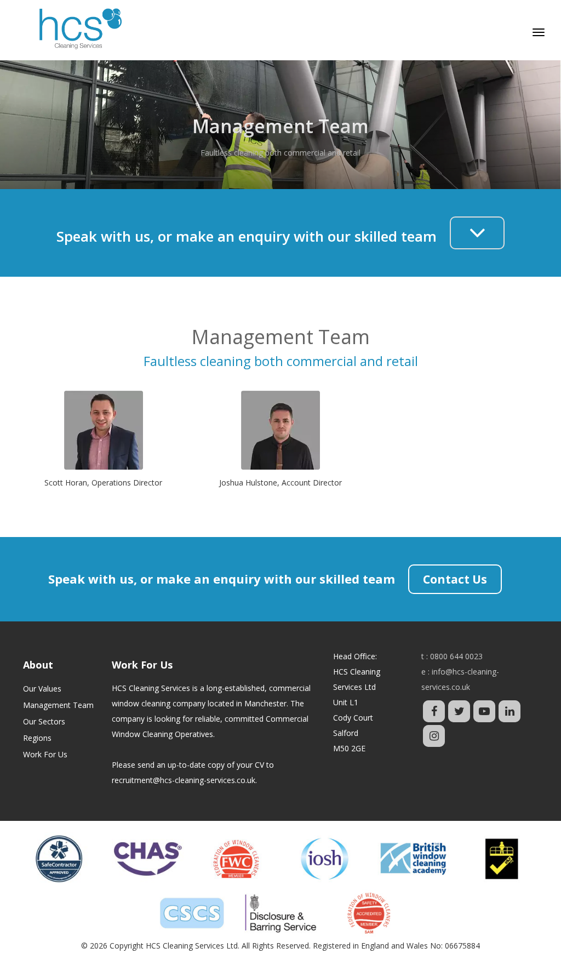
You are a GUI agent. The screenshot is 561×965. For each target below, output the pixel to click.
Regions (37, 738)
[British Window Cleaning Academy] (413, 859)
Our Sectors (44, 721)
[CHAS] (148, 859)
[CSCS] (192, 913)
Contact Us (455, 579)
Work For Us (45, 754)
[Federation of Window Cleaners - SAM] (369, 913)
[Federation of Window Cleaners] (236, 859)
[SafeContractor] (59, 859)
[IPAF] (502, 859)
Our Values (42, 688)
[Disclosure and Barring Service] (280, 913)
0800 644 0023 (456, 656)
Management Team (58, 705)
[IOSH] (325, 859)
